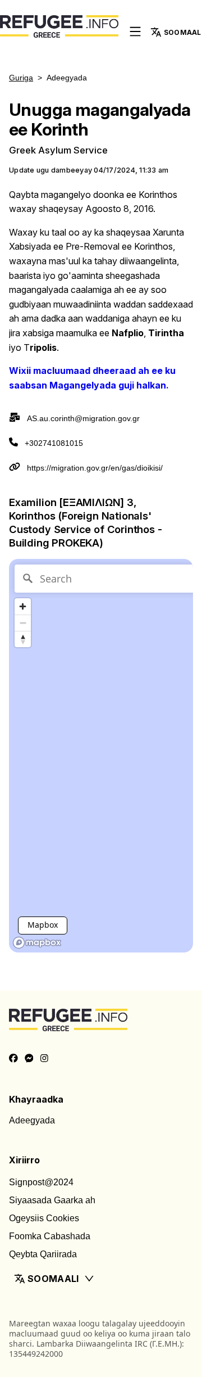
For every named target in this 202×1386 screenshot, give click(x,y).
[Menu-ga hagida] (135, 32)
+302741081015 (54, 443)
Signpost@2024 (41, 1182)
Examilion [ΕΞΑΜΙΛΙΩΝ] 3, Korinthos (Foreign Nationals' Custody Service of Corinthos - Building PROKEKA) (85, 522)
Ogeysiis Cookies (44, 1218)
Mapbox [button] (42, 924)
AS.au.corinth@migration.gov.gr (83, 418)
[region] (101, 755)
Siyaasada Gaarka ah (52, 1200)
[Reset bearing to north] (23, 639)
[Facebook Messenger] (29, 1058)
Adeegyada (32, 1120)
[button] (101, 1278)
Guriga (21, 77)
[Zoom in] (23, 606)
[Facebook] (13, 1058)
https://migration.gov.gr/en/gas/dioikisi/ (95, 467)
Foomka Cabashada (49, 1236)
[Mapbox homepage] (37, 942)
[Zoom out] (23, 623)
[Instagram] (44, 1058)
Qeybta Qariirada (43, 1254)
